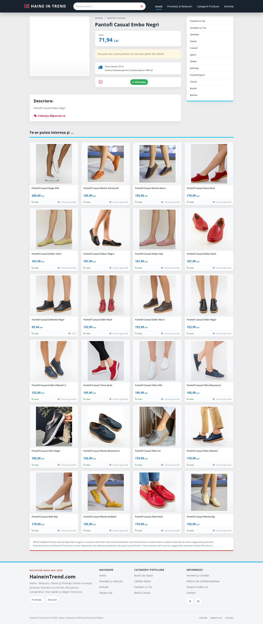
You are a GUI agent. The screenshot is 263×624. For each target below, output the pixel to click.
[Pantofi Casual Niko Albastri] (209, 426)
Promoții (37, 599)
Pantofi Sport (197, 75)
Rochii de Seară (143, 575)
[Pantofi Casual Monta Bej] (209, 492)
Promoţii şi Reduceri (179, 6)
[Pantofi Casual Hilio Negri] (54, 426)
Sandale (194, 34)
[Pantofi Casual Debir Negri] (209, 295)
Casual (194, 47)
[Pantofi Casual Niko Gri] (157, 426)
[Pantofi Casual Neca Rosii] (209, 164)
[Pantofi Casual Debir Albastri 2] (54, 361)
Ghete (193, 61)
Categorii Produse (208, 6)
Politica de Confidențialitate (203, 581)
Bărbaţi (194, 68)
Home (102, 575)
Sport (193, 54)
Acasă (158, 6)
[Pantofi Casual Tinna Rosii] (105, 361)
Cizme (193, 81)
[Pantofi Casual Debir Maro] (157, 295)
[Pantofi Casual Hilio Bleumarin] (209, 361)
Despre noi (105, 592)
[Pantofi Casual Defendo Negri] (54, 295)
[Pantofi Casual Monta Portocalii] (105, 164)
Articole (229, 6)
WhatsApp (140, 82)
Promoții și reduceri (111, 581)
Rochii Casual (142, 592)
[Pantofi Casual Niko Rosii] (157, 492)
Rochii (193, 88)
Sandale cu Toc (198, 27)
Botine (193, 95)
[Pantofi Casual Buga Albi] (54, 164)
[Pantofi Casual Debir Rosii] (105, 295)
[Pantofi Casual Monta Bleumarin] (105, 426)
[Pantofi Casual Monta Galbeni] (105, 492)
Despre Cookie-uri (197, 587)
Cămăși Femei (142, 581)
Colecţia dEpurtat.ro (51, 115)
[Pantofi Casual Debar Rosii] (209, 229)
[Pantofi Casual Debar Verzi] (54, 229)
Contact (191, 592)
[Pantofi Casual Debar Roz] (157, 229)
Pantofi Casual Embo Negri (127, 24)
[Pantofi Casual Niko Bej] (54, 492)
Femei (193, 41)
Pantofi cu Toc (197, 21)
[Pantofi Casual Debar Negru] (105, 229)
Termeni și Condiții (198, 575)
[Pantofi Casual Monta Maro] (157, 164)
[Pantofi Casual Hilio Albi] (157, 361)
